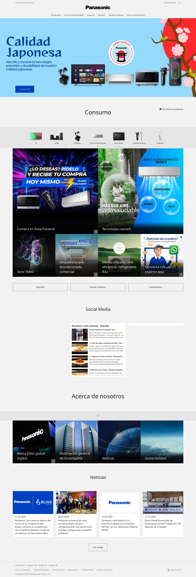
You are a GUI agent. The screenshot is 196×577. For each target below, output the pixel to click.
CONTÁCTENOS (87, 570)
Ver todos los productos (172, 109)
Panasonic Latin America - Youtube (90, 325)
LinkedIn (51, 565)
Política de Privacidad (41, 570)
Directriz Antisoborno (105, 570)
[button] (98, 137)
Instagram (30, 565)
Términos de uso (58, 570)
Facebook (18, 565)
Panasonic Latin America (24, 3)
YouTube (41, 565)
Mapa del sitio (73, 570)
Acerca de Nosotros (22, 570)
